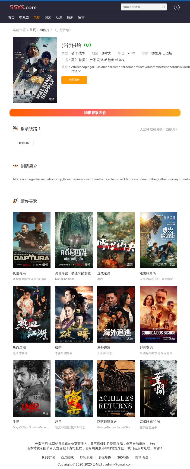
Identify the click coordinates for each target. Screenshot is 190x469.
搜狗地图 (141, 457)
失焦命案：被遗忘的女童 (73, 273)
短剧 (70, 17)
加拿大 (106, 53)
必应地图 (104, 457)
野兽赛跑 (146, 347)
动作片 (44, 30)
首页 (11, 17)
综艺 (48, 17)
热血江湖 (19, 347)
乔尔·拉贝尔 (80, 60)
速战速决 (103, 273)
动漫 (59, 17)
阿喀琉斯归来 (107, 422)
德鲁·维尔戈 (116, 60)
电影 (37, 17)
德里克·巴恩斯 (162, 53)
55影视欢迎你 (95, 113)
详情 (74, 71)
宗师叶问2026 (150, 422)
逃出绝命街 (148, 273)
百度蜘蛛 (67, 457)
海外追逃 (103, 347)
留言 (81, 17)
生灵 (16, 422)
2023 (131, 53)
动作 (74, 53)
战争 (82, 53)
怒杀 (58, 422)
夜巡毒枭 (19, 273)
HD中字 (23, 143)
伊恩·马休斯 (98, 60)
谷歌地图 (86, 457)
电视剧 (24, 17)
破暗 (58, 347)
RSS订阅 (48, 457)
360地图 (123, 457)
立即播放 (74, 79)
